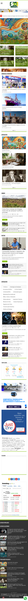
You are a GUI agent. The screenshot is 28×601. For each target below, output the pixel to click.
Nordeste (23, 444)
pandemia (9, 445)
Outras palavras (6, 299)
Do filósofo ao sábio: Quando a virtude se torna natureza (13, 150)
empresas (8, 441)
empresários (12, 441)
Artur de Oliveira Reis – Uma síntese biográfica (15, 579)
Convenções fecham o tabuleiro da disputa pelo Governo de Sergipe (13, 252)
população (23, 445)
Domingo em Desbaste (15, 286)
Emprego (3, 441)
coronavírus (5, 440)
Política (3, 236)
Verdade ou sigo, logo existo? (14, 347)
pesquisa (14, 445)
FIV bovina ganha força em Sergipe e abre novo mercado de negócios (21, 63)
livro (7, 444)
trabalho (7, 450)
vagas (16, 450)
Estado (21, 441)
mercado (10, 444)
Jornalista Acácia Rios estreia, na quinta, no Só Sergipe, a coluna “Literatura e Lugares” (16, 537)
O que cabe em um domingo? (15, 567)
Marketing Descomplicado (9, 294)
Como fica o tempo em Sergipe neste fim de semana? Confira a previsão (12, 210)
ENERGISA (17, 441)
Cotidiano (5, 286)
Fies (24, 441)
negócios (19, 444)
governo (9, 442)
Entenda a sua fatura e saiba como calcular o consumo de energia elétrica (15, 548)
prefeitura (8, 446)
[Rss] (9, 479)
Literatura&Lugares (17, 291)
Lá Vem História (18, 289)
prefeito (3, 446)
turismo (11, 450)
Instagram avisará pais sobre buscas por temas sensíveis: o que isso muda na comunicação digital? (17, 531)
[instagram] (19, 479)
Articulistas (4, 135)
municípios (14, 444)
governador (4, 442)
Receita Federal (7, 448)
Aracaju (5, 438)
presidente (12, 446)
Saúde (12, 448)
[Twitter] (14, 479)
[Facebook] (12, 479)
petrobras (18, 445)
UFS (14, 450)
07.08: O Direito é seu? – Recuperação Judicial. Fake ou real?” (15, 554)
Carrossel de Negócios (6, 74)
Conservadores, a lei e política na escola (16, 335)
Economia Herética (7, 289)
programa (16, 446)
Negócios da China (7, 304)
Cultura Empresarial (18, 301)
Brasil (10, 438)
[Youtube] (16, 479)
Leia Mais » (5, 219)
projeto (3, 448)
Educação (22, 440)
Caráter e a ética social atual (11, 326)
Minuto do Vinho (7, 301)
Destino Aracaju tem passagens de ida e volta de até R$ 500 (17, 542)
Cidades (3, 193)
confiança (18, 438)
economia (18, 440)
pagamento (4, 445)
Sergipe (17, 448)
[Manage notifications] (3, 598)
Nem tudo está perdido (6, 166)
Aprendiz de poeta (5, 42)
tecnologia (4, 450)
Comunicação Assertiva (8, 306)
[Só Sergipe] (14, 4)
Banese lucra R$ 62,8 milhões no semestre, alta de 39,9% (13, 107)
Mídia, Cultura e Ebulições (9, 296)
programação (21, 446)
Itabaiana (4, 444)
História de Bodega (7, 309)
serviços (22, 448)
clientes (14, 438)
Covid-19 (12, 440)
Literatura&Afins (7, 291)
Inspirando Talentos (17, 299)
